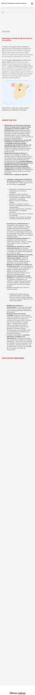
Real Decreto (12, 158)
